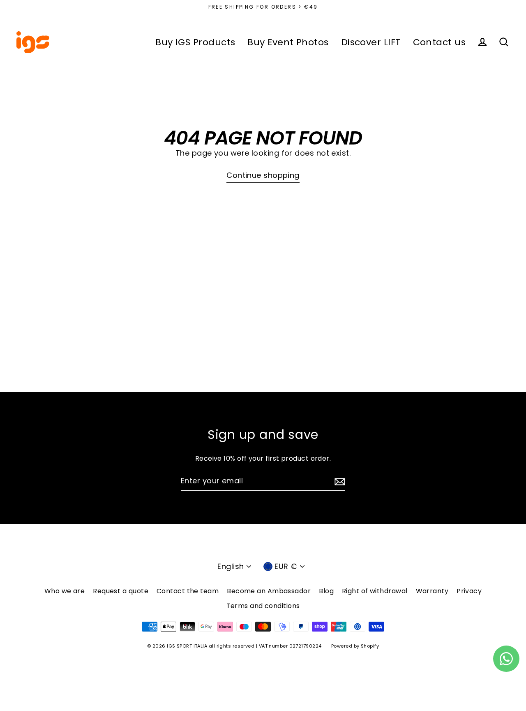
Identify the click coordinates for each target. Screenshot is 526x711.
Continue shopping (263, 175)
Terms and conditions (263, 606)
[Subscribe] (338, 481)
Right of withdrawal (375, 591)
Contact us (439, 42)
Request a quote (120, 591)
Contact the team (188, 591)
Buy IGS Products (195, 42)
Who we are (64, 591)
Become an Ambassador (269, 591)
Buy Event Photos (287, 42)
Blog (326, 591)
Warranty (432, 591)
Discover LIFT (371, 42)
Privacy (469, 591)
